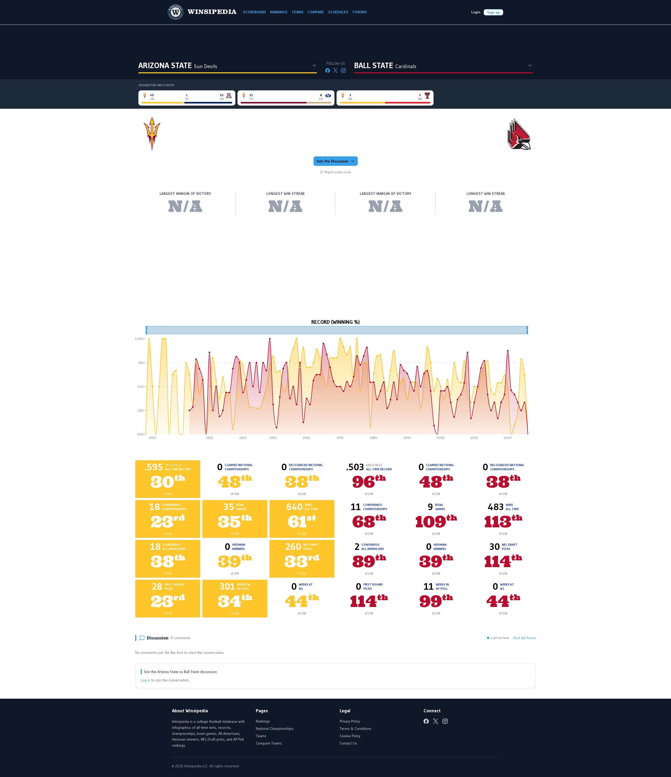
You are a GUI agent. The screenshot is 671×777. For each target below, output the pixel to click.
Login (475, 12)
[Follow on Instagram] (343, 70)
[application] (335, 385)
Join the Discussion (332, 161)
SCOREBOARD (254, 12)
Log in (145, 680)
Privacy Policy (350, 721)
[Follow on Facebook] (327, 70)
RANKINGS (279, 12)
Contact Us (348, 743)
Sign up (493, 12)
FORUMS (360, 12)
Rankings (263, 721)
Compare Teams (269, 743)
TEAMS (298, 12)
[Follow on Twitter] (335, 70)
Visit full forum (524, 638)
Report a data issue (337, 172)
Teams (261, 736)
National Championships (275, 728)
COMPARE (316, 12)
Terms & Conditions (355, 728)
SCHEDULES (338, 12)
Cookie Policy (350, 736)
